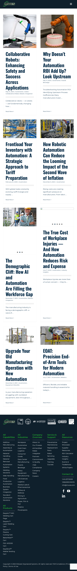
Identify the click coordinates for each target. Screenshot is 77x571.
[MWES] (9, 2)
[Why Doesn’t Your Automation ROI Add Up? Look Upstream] (57, 31)
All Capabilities (9, 436)
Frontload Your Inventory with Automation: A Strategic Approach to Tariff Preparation (19, 160)
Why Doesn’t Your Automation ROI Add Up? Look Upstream (57, 65)
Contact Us (67, 474)
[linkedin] (63, 495)
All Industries (23, 436)
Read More (9, 111)
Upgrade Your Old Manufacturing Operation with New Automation (19, 364)
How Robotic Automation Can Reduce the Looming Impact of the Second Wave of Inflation (55, 160)
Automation (19, 91)
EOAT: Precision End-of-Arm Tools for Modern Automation (56, 362)
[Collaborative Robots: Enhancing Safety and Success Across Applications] (19, 31)
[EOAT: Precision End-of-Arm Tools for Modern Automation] (57, 335)
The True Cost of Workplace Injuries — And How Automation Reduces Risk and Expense (55, 249)
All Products (7, 507)
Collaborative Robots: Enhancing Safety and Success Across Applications (18, 70)
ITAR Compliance (58, 564)
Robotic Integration (26, 93)
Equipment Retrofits (12, 385)
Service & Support (52, 436)
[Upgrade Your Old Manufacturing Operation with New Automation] (19, 335)
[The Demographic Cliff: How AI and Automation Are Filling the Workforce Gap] (19, 231)
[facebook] (63, 490)
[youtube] (68, 490)
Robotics (63, 377)
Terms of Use (13, 566)
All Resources (67, 436)
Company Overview (37, 436)
